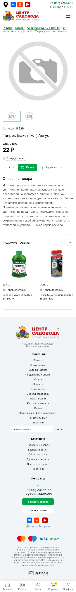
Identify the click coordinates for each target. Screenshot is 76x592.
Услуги (38, 379)
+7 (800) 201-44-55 (61, 3)
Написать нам (38, 510)
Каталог (38, 360)
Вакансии (38, 422)
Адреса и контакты (38, 459)
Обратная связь (38, 454)
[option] (38, 71)
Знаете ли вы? (38, 417)
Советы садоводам (38, 393)
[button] (61, 242)
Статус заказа (38, 365)
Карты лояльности (38, 403)
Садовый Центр (38, 369)
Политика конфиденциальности (38, 413)
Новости (38, 384)
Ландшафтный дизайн (38, 374)
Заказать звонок (38, 501)
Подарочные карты (38, 444)
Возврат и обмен (38, 449)
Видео (38, 408)
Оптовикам (38, 389)
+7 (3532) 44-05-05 (61, 7)
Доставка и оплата (38, 464)
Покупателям (38, 398)
